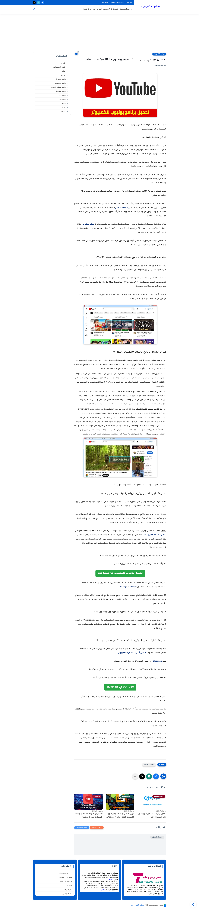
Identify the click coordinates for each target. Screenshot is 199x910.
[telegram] (38, 2)
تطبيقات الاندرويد (110, 9)
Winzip (123, 587)
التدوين (63, 63)
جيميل (63, 103)
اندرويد (63, 75)
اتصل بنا (105, 2)
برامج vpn (62, 99)
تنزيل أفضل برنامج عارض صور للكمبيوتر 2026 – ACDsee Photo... (120, 815)
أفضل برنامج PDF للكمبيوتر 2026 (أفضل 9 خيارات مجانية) (88, 815)
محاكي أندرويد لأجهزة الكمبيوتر (132, 653)
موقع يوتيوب (88, 224)
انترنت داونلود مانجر (65, 873)
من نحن (129, 2)
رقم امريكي (68, 889)
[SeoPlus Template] (165, 905)
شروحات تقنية (89, 9)
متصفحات (62, 111)
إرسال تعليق (157, 837)
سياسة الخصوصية (117, 2)
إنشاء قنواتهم (122, 208)
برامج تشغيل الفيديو (58, 87)
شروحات (63, 107)
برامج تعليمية (61, 91)
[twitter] (34, 2)
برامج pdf (62, 95)
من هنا (111, 879)
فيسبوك (69, 885)
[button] (156, 776)
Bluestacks (158, 661)
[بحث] (34, 9)
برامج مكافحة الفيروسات (154, 535)
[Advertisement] (99, 34)
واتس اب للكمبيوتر (65, 877)
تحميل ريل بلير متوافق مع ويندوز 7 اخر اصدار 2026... (152, 815)
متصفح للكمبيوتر (66, 881)
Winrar (133, 587)
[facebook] (42, 2)
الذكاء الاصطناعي (59, 67)
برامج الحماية (61, 79)
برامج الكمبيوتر (126, 9)
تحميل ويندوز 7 (66, 893)
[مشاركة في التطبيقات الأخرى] (135, 776)
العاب (99, 9)
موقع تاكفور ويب (151, 6)
